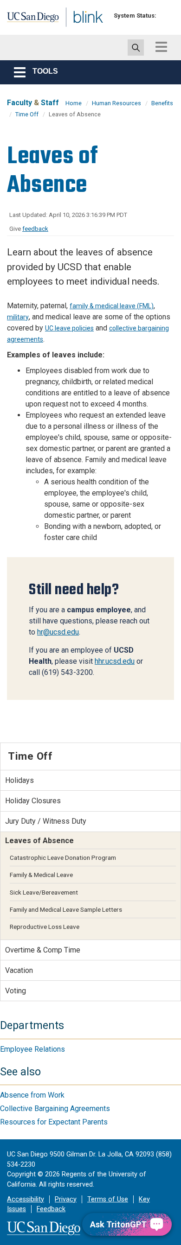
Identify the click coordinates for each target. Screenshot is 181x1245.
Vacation (19, 970)
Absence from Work (32, 1095)
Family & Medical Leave (41, 874)
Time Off (27, 114)
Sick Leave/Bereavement (44, 892)
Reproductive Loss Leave (44, 926)
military (18, 317)
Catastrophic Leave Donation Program (63, 857)
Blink (74, 29)
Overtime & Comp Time (42, 950)
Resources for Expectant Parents (54, 1122)
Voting (15, 990)
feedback (35, 228)
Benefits (162, 103)
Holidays (19, 780)
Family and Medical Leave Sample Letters (66, 909)
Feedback (51, 1209)
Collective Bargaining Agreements (55, 1108)
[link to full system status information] (166, 15)
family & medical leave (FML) (112, 306)
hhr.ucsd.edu (115, 661)
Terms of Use (107, 1199)
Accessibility (25, 1199)
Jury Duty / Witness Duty (45, 821)
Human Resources (116, 103)
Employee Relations (32, 1049)
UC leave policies (69, 328)
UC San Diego (27, 19)
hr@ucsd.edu (58, 632)
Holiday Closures (33, 800)
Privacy (66, 1199)
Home (73, 103)
